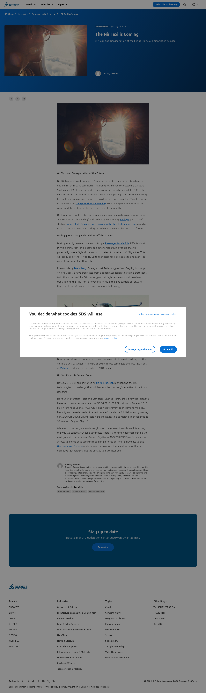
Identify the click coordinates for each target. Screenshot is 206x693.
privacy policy (110, 338)
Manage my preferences (140, 349)
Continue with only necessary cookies (159, 314)
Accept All (168, 349)
